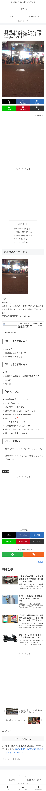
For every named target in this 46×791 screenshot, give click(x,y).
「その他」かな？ (22, 239)
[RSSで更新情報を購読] (33, 554)
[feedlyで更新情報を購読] (12, 554)
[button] (37, 108)
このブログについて (34, 780)
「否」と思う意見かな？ (25, 236)
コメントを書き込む (23, 739)
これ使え (12, 780)
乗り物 (6, 472)
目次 (20, 224)
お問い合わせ (23, 783)
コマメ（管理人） (22, 242)
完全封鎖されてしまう (22, 229)
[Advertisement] (23, 141)
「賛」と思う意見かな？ (25, 232)
